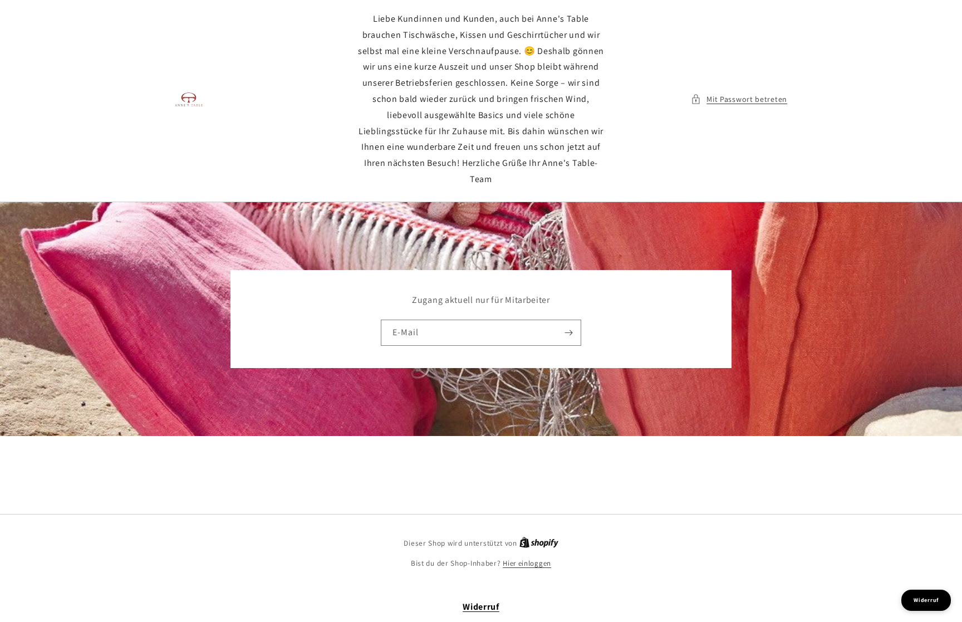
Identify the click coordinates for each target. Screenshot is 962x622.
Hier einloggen (527, 563)
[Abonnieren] (568, 333)
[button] (739, 99)
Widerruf (481, 607)
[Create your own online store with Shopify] (538, 543)
